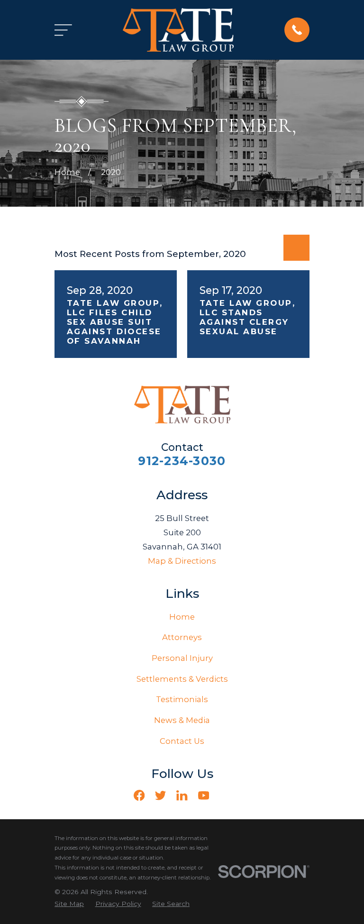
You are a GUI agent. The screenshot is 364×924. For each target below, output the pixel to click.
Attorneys (182, 637)
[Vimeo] (224, 795)
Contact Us (182, 741)
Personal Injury (182, 658)
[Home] (178, 30)
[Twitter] (160, 795)
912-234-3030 (182, 461)
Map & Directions (182, 561)
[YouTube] (203, 795)
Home (182, 617)
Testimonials (182, 699)
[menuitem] (69, 904)
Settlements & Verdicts (182, 679)
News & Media (182, 720)
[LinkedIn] (181, 795)
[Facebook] (139, 795)
